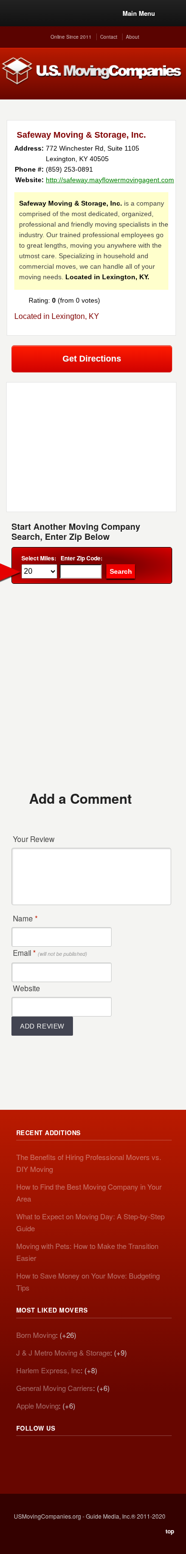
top (169, 1531)
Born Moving (36, 1335)
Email (50, 952)
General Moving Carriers (54, 1388)
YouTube (86, 1454)
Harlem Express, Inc (48, 1370)
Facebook (65, 1454)
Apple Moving (37, 1406)
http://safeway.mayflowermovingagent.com (110, 180)
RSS (23, 1454)
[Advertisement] (93, 686)
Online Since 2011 (71, 36)
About (132, 36)
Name (25, 918)
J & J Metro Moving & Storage (63, 1352)
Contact (108, 36)
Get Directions (91, 358)
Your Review (33, 838)
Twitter (44, 1454)
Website (26, 988)
